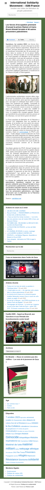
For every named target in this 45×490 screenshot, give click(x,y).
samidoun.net (16, 198)
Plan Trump (21, 452)
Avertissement (11, 471)
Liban (31, 441)
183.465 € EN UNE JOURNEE (16, 211)
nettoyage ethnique (29, 448)
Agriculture (23, 417)
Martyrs (35, 441)
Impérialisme (11, 441)
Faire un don (11, 408)
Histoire (34, 437)
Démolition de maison (22, 431)
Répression (31, 456)
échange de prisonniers (17, 462)
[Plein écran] (36, 276)
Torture (8, 462)
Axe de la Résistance (19, 423)
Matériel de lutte (14, 444)
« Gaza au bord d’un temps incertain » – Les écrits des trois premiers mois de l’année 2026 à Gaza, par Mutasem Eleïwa (23, 219)
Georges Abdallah (21, 434)
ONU (14, 452)
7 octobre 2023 (13, 417)
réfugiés (22, 455)
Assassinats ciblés (20, 420)
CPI (17, 428)
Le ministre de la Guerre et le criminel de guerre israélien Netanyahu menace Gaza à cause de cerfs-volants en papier (23, 296)
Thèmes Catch (30, 487)
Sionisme (23, 459)
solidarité (33, 459)
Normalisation (9, 452)
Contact (9, 406)
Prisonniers (30, 452)
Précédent (29, 22)
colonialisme (25, 426)
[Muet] (33, 276)
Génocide (12, 437)
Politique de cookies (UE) (14, 473)
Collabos (15, 426)
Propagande (9, 456)
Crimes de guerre (23, 428)
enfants (8, 434)
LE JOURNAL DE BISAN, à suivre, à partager (21, 231)
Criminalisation (11, 431)
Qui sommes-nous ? (13, 404)
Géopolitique (24, 438)
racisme (15, 456)
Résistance (12, 459)
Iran (19, 441)
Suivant (37, 22)
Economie (31, 431)
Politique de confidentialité (15, 475)
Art (13, 420)
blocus (29, 423)
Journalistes (24, 441)
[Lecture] (8, 276)
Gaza (12, 434)
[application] (22, 269)
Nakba (17, 449)
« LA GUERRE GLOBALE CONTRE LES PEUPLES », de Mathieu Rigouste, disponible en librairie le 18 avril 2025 (22, 235)
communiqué (23, 132)
